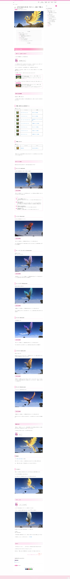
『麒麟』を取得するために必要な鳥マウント (26, 35)
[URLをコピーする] (31, 569)
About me (32, 576)
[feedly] (54, 0)
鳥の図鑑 (30, 536)
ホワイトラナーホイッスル (24, 112)
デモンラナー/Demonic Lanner (52, 21)
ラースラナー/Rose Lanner (24, 39)
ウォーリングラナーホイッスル (25, 123)
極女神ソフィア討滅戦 (35, 130)
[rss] (55, 0)
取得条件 (50, 23)
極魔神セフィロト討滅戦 (35, 123)
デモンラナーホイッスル (24, 134)
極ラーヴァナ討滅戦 (35, 116)
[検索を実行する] (56, 6)
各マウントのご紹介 (22, 37)
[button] (25, 569)
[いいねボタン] (39, 554)
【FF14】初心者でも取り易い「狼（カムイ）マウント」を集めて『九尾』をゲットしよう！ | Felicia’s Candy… (31, 85)
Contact (34, 576)
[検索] (56, 0)
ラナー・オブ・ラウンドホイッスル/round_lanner (26, 40)
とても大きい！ (50, 24)
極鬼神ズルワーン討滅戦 (35, 134)
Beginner (16, 9)
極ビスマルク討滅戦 (35, 112)
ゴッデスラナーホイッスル (24, 130)
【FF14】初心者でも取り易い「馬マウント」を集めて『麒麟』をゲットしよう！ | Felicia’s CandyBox (31, 76)
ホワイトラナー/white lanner (24, 38)
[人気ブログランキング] (16, 561)
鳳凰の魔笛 (22, 148)
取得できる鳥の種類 (22, 34)
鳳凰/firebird (49, 22)
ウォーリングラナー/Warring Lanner (25, 41)
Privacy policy (37, 576)
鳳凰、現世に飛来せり (35, 148)
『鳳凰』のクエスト (23, 36)
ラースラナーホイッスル (24, 116)
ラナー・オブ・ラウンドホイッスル (25, 119)
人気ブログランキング (16, 562)
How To (19, 9)
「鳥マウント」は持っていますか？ (24, 33)
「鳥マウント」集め (21, 32)
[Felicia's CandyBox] (14, 2)
